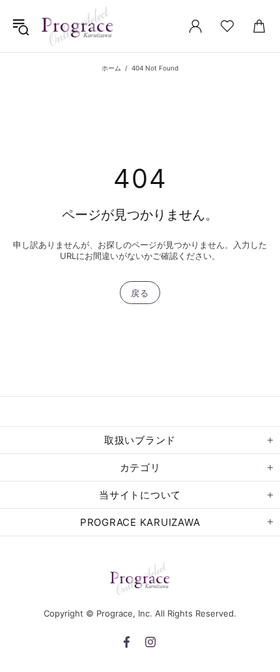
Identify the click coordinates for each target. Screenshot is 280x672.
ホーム (111, 68)
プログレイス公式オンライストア (77, 26)
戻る (139, 293)
